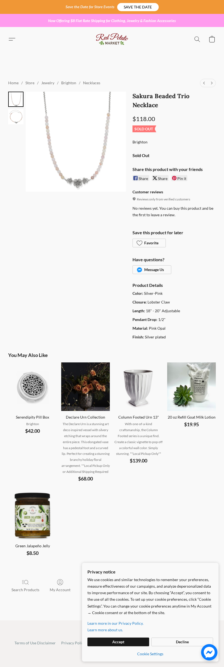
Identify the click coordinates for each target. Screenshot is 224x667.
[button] (138, 7)
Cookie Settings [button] (150, 653)
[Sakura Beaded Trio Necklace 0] (15, 99)
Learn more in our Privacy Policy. (115, 623)
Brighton (68, 82)
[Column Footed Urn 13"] (138, 386)
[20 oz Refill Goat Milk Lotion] (191, 386)
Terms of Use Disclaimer (35, 643)
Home (13, 82)
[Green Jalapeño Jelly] (32, 515)
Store (29, 82)
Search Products (25, 589)
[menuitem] (204, 83)
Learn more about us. (105, 629)
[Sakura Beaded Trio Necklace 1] (15, 116)
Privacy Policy (73, 643)
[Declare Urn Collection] (85, 386)
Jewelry (47, 82)
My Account (60, 589)
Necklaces (91, 82)
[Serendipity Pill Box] (32, 386)
